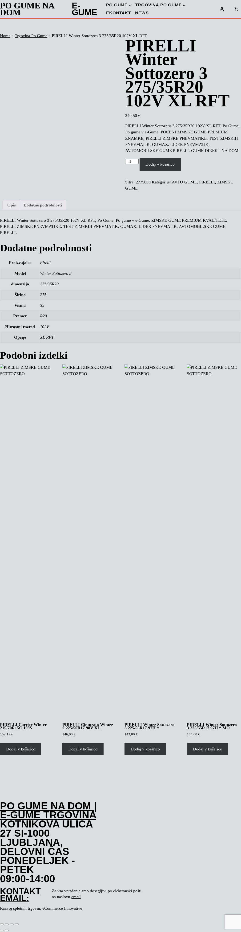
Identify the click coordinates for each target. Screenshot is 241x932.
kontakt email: (20, 894)
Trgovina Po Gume (31, 35)
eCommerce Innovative (62, 908)
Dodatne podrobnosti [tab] (43, 205)
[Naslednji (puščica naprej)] (7, 930)
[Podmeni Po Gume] (130, 5)
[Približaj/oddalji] (2, 924)
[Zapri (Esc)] (17, 924)
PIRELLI (207, 182)
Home (5, 35)
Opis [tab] (11, 205)
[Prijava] (222, 9)
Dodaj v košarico (160, 164)
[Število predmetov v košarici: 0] (236, 9)
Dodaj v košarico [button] (20, 749)
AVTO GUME (184, 182)
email (76, 896)
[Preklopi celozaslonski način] (7, 924)
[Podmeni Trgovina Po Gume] (184, 5)
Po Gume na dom (27, 9)
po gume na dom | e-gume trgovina (48, 810)
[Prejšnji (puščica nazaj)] (2, 930)
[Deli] (12, 924)
